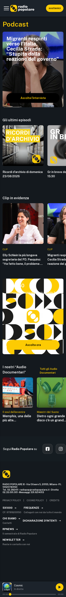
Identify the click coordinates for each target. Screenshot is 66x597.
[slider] (10, 594)
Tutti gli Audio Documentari (48, 370)
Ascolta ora (33, 345)
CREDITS (54, 500)
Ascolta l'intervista (33, 98)
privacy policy (12, 500)
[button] (6, 8)
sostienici (55, 8)
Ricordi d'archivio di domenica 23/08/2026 (23, 174)
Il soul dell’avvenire (14, 412)
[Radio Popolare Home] (22, 8)
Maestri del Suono (48, 412)
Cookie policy (35, 500)
